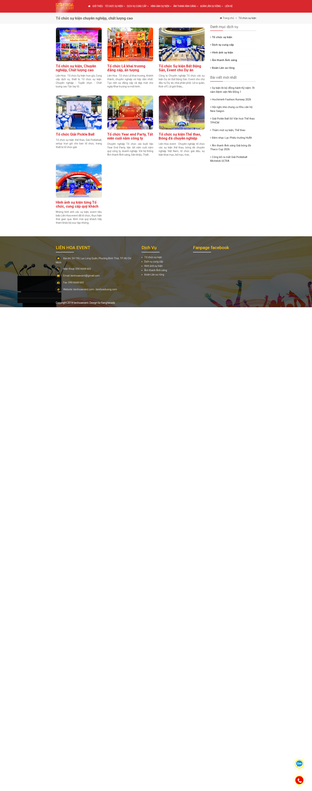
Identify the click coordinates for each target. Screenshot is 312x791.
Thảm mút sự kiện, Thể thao (228, 130)
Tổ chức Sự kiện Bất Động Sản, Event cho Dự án (180, 68)
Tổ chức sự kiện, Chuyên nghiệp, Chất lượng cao (76, 68)
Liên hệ (229, 6)
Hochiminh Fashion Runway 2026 (231, 99)
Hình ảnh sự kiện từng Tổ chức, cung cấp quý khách (77, 204)
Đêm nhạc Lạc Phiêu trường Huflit (232, 137)
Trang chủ (228, 18)
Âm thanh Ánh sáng (185, 6)
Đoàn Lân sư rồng (210, 6)
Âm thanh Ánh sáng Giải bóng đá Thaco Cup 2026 (230, 147)
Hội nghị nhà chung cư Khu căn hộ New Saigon (231, 108)
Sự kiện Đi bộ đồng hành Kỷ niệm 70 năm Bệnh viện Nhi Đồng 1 (232, 89)
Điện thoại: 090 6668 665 (77, 268)
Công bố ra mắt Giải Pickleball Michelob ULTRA (228, 158)
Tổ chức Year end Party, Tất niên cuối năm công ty (130, 136)
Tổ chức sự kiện (114, 6)
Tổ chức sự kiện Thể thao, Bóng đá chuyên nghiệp (180, 136)
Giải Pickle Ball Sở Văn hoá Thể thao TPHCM (232, 120)
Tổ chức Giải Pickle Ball (75, 134)
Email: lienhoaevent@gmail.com (81, 275)
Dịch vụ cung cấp (137, 6)
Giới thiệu (97, 6)
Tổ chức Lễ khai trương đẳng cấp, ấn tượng (126, 68)
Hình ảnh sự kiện (160, 6)
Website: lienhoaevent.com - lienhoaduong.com (90, 289)
